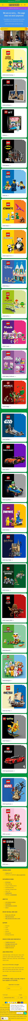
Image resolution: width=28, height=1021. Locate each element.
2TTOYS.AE (8, 882)
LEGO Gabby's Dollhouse (8, 376)
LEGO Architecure (6, 105)
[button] (2, 4)
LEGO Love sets (6, 834)
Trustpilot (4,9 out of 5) (10, 942)
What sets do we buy (9, 916)
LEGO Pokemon (6, 741)
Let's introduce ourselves (10, 902)
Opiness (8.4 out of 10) (10, 945)
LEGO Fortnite (5, 530)
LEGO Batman (5, 165)
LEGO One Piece (6, 711)
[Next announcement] (25, 8)
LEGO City (4, 195)
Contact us (7, 873)
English (18, 0)
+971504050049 (13, 894)
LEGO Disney (5, 286)
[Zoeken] (26, 28)
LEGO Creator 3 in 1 (7, 256)
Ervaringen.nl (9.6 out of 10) (11, 944)
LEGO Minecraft (6, 650)
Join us (6, 907)
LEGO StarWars (6, 439)
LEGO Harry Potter (6, 560)
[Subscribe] (20, 988)
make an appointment (20, 875)
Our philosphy (8, 904)
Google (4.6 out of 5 (9, 947)
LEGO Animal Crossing (7, 75)
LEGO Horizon (5, 590)
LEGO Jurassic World (7, 620)
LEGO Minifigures (6, 680)
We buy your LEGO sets (10, 915)
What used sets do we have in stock (12, 918)
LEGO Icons (5, 864)
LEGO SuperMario (6, 500)
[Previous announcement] (2, 1)
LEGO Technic (5, 469)
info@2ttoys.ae (8, 893)
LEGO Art (4, 135)
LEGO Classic (5, 225)
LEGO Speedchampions (7, 771)
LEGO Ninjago (5, 406)
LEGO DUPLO (5, 316)
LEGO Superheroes (6, 804)
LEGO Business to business (11, 905)
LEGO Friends (5, 346)
